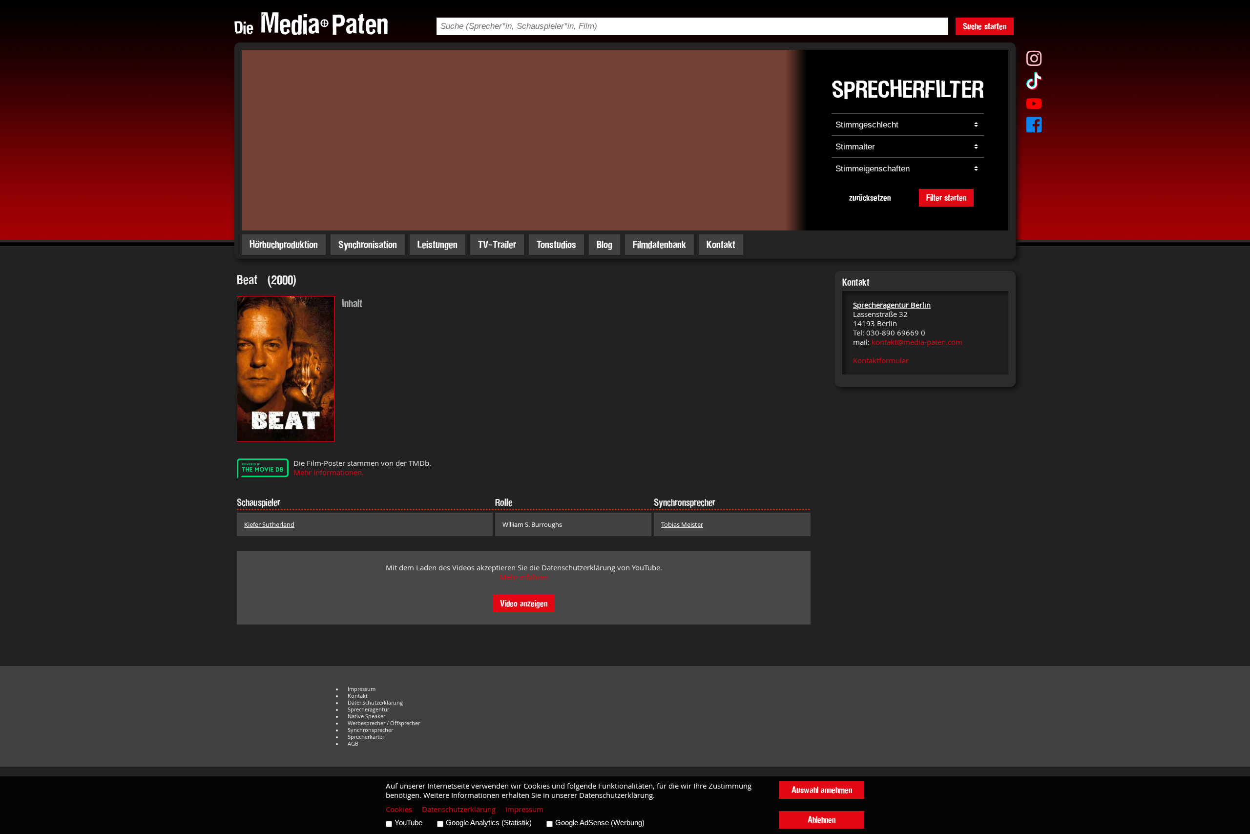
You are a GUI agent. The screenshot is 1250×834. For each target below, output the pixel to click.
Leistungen (437, 244)
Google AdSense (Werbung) (600, 823)
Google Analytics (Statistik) (489, 823)
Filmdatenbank (659, 244)
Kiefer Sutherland (269, 524)
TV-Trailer (497, 244)
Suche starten (984, 26)
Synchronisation (367, 244)
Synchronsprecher (370, 730)
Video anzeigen (523, 603)
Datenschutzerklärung (375, 702)
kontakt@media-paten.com (917, 342)
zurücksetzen (870, 197)
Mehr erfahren (524, 577)
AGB (353, 743)
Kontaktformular (881, 360)
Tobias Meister (682, 524)
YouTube (408, 823)
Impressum (361, 689)
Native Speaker (366, 716)
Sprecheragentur (368, 709)
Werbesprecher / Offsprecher (384, 723)
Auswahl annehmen (822, 790)
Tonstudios (556, 244)
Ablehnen (821, 819)
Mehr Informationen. (328, 472)
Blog (604, 244)
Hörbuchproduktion (284, 244)
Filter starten (946, 197)
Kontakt (721, 244)
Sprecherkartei (366, 736)
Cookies (399, 809)
